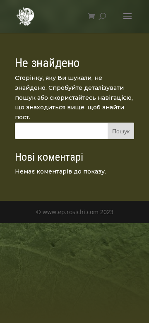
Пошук (121, 131)
